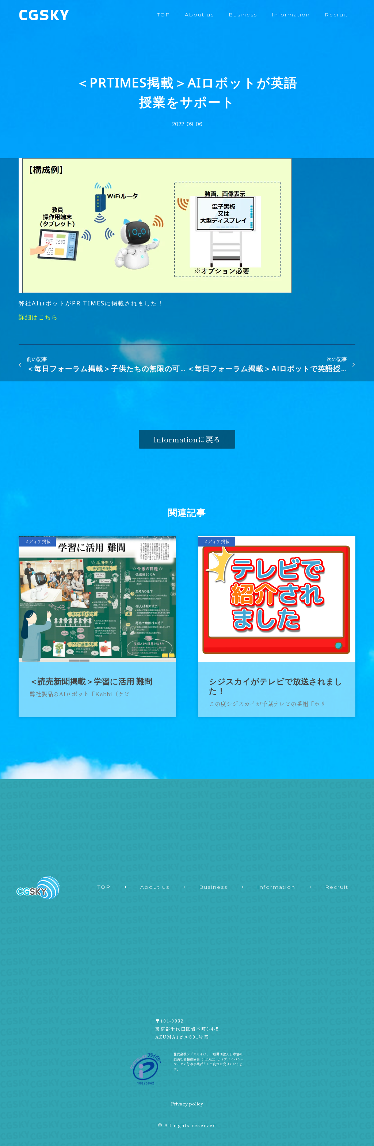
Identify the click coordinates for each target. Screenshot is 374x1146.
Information (291, 14)
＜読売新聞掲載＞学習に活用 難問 (91, 681)
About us (199, 14)
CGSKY (44, 15)
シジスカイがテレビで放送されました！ (276, 686)
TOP (163, 14)
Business (243, 14)
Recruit (336, 14)
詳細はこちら (38, 317)
